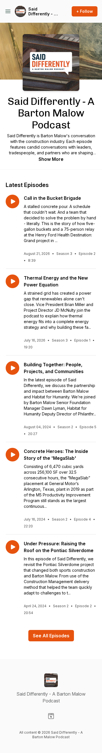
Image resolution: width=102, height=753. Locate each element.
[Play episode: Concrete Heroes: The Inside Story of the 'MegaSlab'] (12, 454)
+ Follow (84, 11)
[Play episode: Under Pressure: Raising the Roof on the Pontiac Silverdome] (12, 547)
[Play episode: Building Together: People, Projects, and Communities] (12, 368)
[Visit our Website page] (51, 716)
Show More (51, 159)
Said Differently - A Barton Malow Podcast (42, 11)
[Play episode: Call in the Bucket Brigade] (12, 201)
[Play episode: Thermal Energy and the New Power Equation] (12, 281)
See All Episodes (51, 635)
